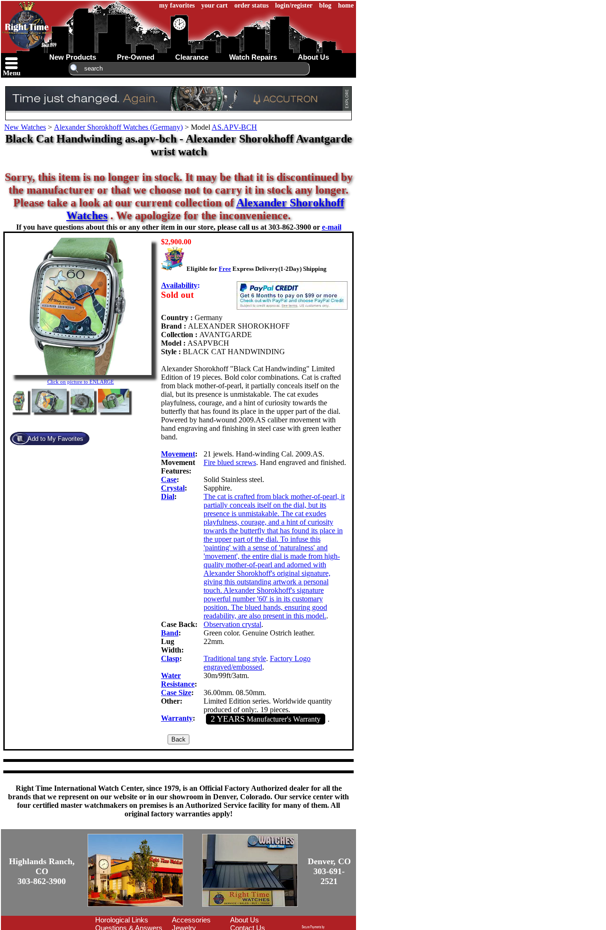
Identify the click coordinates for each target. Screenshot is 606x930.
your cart (214, 5)
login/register (293, 5)
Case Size (176, 693)
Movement (178, 454)
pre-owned (135, 57)
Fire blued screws (230, 462)
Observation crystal (232, 624)
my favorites (177, 5)
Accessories (191, 920)
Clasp (170, 658)
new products (72, 57)
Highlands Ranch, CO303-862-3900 (42, 871)
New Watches (25, 127)
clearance (191, 57)
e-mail (331, 227)
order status (251, 5)
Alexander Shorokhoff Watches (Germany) (118, 127)
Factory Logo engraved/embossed (257, 662)
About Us (244, 920)
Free (225, 268)
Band (169, 633)
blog (325, 5)
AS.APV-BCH (234, 127)
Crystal (173, 488)
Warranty (177, 718)
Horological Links (121, 920)
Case (169, 479)
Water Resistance (178, 679)
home (346, 5)
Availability (179, 285)
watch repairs (253, 57)
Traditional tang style (235, 658)
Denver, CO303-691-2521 (329, 871)
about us (313, 57)
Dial (167, 496)
